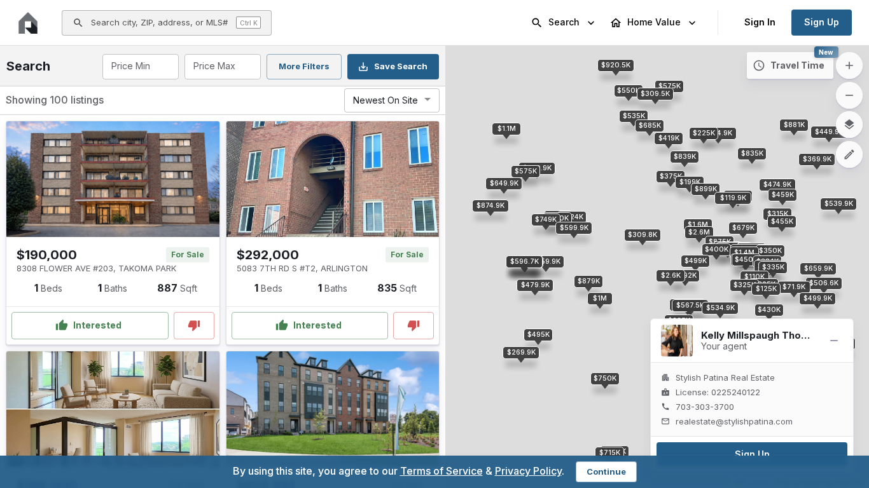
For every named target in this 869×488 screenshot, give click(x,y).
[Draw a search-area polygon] (849, 154)
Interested (97, 325)
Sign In (759, 22)
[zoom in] (849, 65)
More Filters (304, 66)
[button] (685, 275)
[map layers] (849, 124)
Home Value (654, 22)
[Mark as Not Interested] (194, 325)
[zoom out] (849, 95)
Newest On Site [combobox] (385, 100)
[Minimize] (834, 340)
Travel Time (797, 65)
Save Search (401, 66)
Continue (606, 471)
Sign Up (821, 22)
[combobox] (139, 67)
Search (564, 22)
